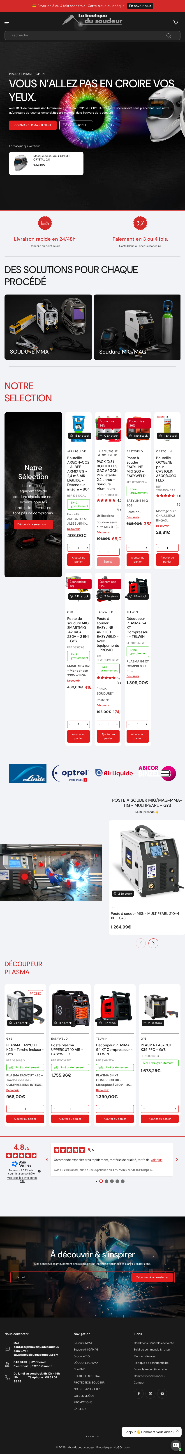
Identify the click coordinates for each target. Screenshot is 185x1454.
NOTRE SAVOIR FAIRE (87, 1389)
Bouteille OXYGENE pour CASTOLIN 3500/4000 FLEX (166, 469)
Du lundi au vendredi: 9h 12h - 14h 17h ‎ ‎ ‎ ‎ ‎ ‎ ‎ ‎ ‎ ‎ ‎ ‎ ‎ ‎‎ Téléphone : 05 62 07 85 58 (37, 1377)
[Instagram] (150, 1394)
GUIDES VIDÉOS (84, 1396)
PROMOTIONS (83, 1402)
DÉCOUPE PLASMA (86, 1363)
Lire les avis (144, 6)
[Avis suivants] (177, 1160)
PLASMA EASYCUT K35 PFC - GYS (156, 1047)
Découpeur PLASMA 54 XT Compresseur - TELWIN (114, 1049)
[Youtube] (162, 1394)
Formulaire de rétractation (151, 1369)
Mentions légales (144, 1356)
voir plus (156, 1160)
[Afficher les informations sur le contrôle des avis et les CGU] (39, 1171)
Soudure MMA (83, 1343)
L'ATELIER (80, 1409)
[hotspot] (24, 876)
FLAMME (79, 1369)
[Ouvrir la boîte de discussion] (176, 1445)
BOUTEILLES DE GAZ (87, 1376)
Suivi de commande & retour (152, 1349)
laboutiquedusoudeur (81, 1447)
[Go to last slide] (8, 773)
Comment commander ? (149, 1376)
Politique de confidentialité (151, 1363)
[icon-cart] (175, 22)
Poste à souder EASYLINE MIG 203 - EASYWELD (136, 466)
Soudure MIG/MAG (86, 1349)
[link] (27, 773)
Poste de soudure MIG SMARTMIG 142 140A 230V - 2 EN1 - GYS (78, 629)
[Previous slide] (141, 943)
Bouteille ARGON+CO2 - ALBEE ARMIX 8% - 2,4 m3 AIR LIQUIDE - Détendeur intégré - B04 (78, 473)
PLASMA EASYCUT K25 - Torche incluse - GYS (25, 1049)
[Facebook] (139, 1394)
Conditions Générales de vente (154, 1343)
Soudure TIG (82, 1356)
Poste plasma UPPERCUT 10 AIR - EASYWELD (67, 1049)
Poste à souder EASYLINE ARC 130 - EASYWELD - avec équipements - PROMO (108, 634)
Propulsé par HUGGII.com (113, 1447)
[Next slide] (176, 773)
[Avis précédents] (47, 1160)
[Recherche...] (168, 35)
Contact (139, 1382)
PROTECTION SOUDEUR (89, 1382)
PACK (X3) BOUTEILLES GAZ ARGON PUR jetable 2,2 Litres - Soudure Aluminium (107, 475)
